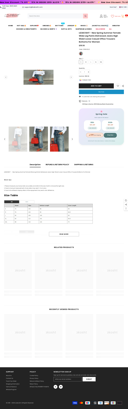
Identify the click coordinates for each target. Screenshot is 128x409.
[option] (38, 77)
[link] (18, 291)
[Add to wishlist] (117, 85)
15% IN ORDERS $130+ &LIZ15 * (49, 2)
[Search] (58, 16)
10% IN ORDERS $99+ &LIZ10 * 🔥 (17, 2)
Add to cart (96, 86)
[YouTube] (61, 387)
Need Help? (113, 7)
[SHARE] (122, 86)
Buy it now (101, 92)
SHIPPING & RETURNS (83, 164)
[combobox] (55, 16)
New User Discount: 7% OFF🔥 (85, 2)
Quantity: (82, 68)
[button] (6, 77)
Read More (64, 234)
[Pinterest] (55, 387)
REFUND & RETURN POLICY (57, 164)
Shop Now (110, 135)
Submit (89, 379)
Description (35, 164)
